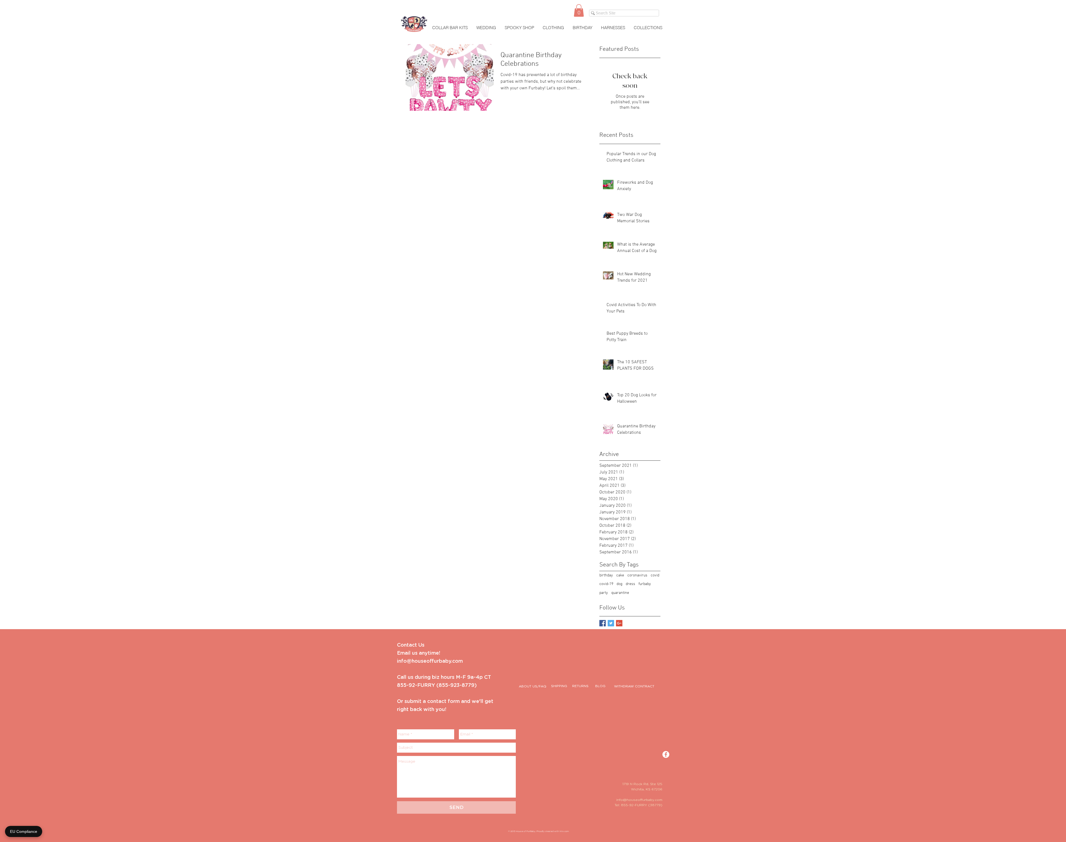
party (603, 593)
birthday (606, 575)
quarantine (620, 593)
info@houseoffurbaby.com (639, 799)
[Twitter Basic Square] (611, 623)
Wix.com (564, 831)
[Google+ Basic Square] (619, 623)
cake (620, 575)
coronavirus (637, 575)
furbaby (644, 584)
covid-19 (606, 584)
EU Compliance (23, 831)
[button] (579, 10)
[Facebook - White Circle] (665, 754)
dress (630, 584)
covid (655, 575)
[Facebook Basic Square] (602, 623)
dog (619, 584)
